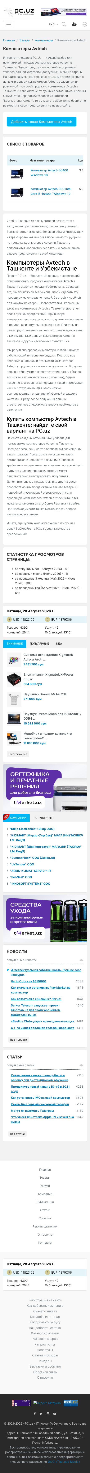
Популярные (39, 643)
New (59, 643)
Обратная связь (45, 1372)
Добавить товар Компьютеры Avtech (41, 122)
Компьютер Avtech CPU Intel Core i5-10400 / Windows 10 (51, 191)
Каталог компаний (45, 1333)
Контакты (45, 1242)
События (45, 1218)
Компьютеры (44, 40)
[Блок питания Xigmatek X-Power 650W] (14, 679)
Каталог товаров (45, 1339)
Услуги (45, 1185)
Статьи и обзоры (45, 1355)
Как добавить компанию (45, 1306)
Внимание (15, 643)
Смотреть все (18, 754)
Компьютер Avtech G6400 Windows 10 (49, 172)
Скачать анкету (45, 1311)
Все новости (18, 1039)
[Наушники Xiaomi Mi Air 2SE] (14, 699)
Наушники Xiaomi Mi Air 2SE (45, 694)
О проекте (45, 1234)
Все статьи (17, 1133)
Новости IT (45, 1350)
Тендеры (45, 1361)
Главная (9, 40)
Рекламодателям (45, 1226)
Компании (45, 1194)
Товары (24, 40)
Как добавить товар (45, 1317)
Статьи (45, 1210)
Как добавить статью (45, 1328)
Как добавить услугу (45, 1322)
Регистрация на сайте (45, 1300)
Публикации (45, 1202)
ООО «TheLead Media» (63, 1461)
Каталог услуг (45, 1344)
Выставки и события (45, 1366)
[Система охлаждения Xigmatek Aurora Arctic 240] (14, 660)
